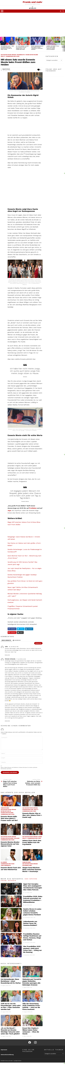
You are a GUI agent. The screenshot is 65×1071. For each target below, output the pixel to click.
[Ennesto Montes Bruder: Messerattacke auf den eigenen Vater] (11, 829)
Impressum (4, 1049)
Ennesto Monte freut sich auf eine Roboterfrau (11, 868)
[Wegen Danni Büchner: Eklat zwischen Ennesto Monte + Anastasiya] (32, 854)
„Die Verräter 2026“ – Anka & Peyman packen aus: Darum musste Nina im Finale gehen (7, 48)
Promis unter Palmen (7, 812)
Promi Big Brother (27, 809)
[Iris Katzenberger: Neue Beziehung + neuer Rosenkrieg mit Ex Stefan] (11, 971)
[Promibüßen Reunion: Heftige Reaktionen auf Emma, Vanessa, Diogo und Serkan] (11, 939)
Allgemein (4, 862)
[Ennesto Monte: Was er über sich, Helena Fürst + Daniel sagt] (32, 800)
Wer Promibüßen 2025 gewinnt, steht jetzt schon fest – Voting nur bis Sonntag (32, 949)
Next (64, 44)
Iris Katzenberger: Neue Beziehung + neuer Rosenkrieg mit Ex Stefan (11, 981)
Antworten (38, 643)
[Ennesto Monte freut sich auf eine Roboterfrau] (11, 854)
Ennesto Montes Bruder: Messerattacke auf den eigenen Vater (10, 844)
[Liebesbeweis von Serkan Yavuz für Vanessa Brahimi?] (11, 926)
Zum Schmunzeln (6, 865)
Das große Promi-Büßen (8, 809)
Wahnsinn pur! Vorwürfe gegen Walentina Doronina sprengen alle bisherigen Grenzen (31, 982)
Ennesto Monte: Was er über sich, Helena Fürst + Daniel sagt (32, 815)
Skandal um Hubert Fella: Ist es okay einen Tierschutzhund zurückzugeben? (52, 48)
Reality (36, 809)
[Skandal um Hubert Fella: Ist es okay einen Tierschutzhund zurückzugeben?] (53, 41)
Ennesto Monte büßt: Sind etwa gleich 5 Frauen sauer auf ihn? (9, 818)
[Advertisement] (32, 24)
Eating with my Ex (6, 811)
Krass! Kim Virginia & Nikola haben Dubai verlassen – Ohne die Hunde (30, 1031)
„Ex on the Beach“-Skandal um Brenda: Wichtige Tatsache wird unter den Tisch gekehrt (10, 1031)
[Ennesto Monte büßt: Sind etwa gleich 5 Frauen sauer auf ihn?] (11, 800)
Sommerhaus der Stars (7, 814)
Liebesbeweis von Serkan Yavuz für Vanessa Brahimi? (30, 923)
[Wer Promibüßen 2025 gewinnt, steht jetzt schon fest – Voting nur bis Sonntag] (11, 951)
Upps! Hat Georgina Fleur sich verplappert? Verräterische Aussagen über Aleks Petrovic (32, 887)
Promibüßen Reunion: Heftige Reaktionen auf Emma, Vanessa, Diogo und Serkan (32, 937)
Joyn (9, 510)
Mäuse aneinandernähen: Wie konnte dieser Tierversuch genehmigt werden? (37, 48)
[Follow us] (61, 11)
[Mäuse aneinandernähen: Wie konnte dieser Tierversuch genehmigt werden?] (37, 41)
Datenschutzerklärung (7, 1054)
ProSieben (33, 508)
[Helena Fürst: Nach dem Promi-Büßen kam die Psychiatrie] (32, 829)
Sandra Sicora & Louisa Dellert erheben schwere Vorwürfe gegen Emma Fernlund (32, 912)
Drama (40, 836)
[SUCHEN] (63, 11)
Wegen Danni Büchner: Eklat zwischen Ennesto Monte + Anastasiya (31, 869)
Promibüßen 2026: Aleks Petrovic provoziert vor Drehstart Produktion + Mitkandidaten (32, 899)
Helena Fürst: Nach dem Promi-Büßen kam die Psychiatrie (31, 842)
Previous (1, 44)
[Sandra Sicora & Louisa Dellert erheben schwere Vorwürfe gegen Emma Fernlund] (11, 914)
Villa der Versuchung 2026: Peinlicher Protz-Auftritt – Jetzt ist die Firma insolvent (31, 1006)
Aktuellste (32, 8)
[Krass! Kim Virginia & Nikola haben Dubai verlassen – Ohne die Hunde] (32, 1020)
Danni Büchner (5, 808)
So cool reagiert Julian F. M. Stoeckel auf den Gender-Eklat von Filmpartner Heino (22, 48)
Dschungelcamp (27, 865)
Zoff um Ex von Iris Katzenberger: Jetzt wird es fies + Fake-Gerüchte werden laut (10, 1006)
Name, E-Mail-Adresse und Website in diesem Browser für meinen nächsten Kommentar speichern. (19, 768)
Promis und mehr (32, 2)
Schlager (16, 838)
